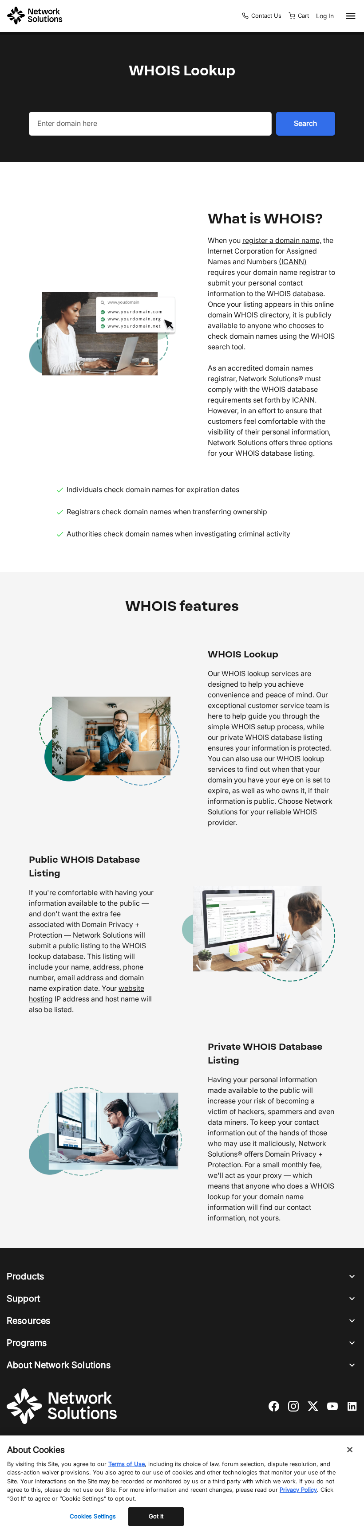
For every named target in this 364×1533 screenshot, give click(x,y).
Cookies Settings (93, 1516)
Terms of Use (126, 1463)
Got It (156, 1516)
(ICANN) (293, 261)
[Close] (350, 1449)
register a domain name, (281, 240)
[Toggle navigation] (349, 16)
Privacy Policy (298, 1489)
